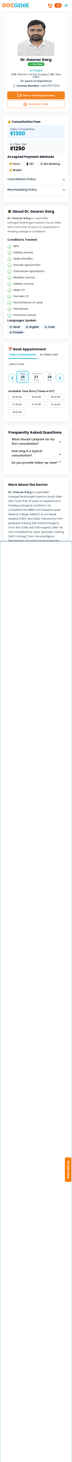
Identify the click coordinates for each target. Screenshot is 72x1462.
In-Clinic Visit (49, 354)
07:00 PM (17, 404)
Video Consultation (22, 354)
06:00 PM (17, 397)
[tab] (36, 441)
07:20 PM (36, 404)
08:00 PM (17, 412)
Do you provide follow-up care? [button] (35, 462)
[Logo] (16, 5)
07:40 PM (55, 404)
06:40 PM (55, 397)
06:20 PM (36, 397)
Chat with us (68, 1169)
